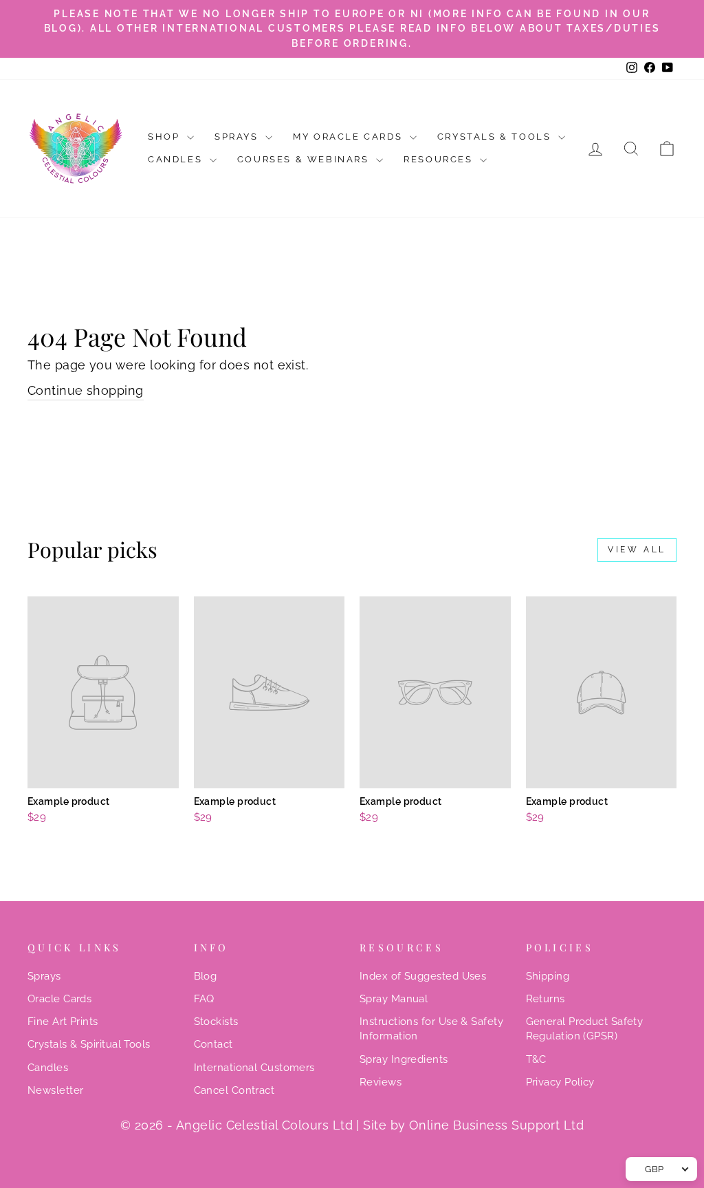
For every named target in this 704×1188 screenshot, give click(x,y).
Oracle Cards (59, 999)
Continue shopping (86, 390)
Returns (545, 999)
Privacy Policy (560, 1082)
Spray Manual (394, 999)
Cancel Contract (234, 1090)
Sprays (238, 136)
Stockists (216, 1021)
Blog (205, 976)
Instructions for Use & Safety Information (431, 1028)
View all (637, 549)
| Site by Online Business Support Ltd (470, 1125)
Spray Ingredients (404, 1059)
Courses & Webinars (305, 159)
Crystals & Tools (496, 136)
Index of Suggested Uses (423, 976)
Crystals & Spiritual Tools (89, 1044)
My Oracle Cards (349, 136)
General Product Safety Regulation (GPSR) (585, 1028)
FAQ (204, 999)
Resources (440, 159)
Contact (213, 1044)
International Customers (254, 1067)
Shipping (548, 976)
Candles (177, 159)
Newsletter (56, 1090)
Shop (166, 136)
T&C (536, 1059)
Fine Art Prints (63, 1021)
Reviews (381, 1082)
